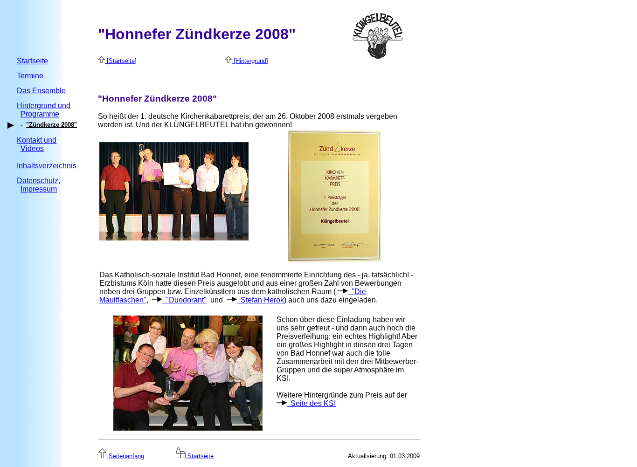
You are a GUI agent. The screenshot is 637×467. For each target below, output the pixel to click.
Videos (32, 148)
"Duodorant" (184, 300)
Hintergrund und (43, 106)
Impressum (39, 189)
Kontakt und (36, 140)
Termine (30, 76)
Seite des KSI (311, 403)
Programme (40, 114)
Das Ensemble (41, 91)
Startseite (32, 61)
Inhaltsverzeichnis (46, 166)
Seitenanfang (125, 456)
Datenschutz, (38, 181)
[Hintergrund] (250, 60)
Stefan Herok (260, 300)
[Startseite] (121, 60)
